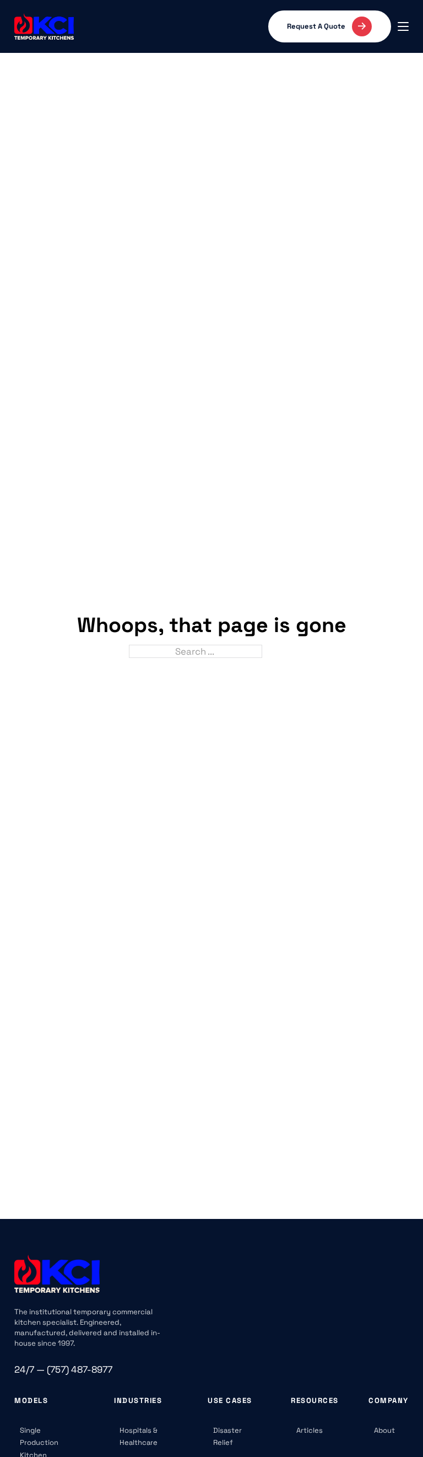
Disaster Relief (227, 1436)
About (384, 1430)
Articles (309, 1430)
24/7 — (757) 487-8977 (63, 1369)
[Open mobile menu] (403, 26)
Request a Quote (316, 26)
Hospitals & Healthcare (139, 1436)
